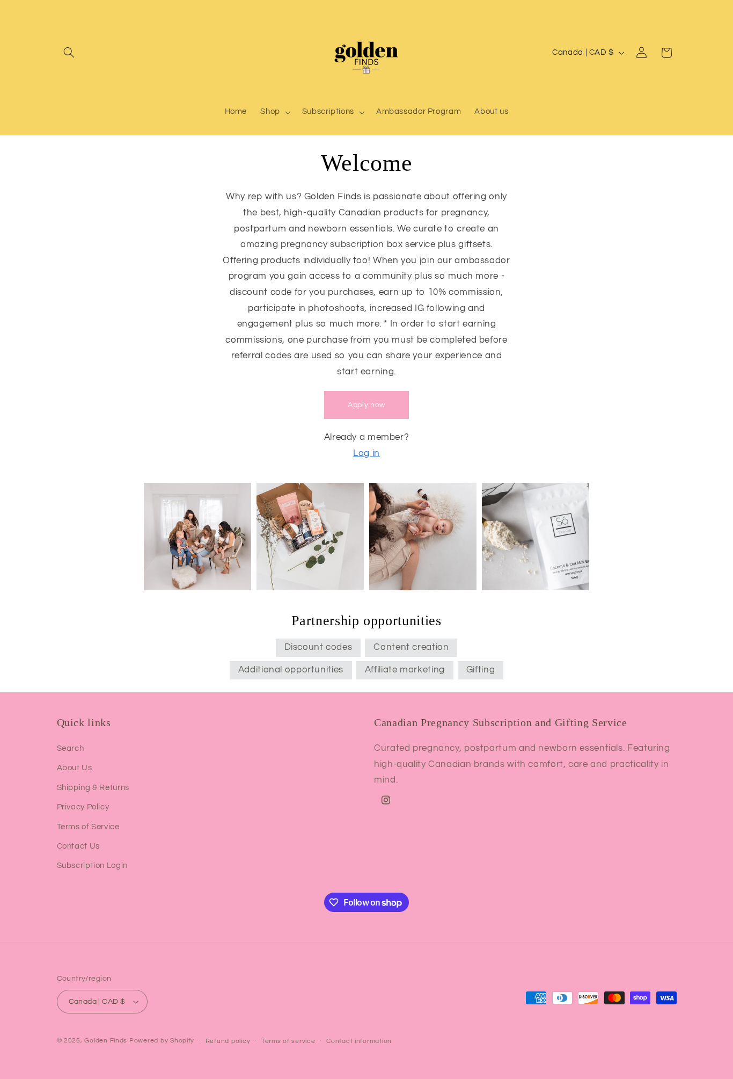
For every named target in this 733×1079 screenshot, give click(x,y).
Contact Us (78, 846)
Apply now (366, 405)
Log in (366, 453)
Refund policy (228, 1041)
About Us (74, 768)
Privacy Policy (83, 807)
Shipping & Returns (93, 788)
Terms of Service (88, 827)
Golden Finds (105, 1041)
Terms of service (288, 1041)
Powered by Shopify (161, 1041)
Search (70, 748)
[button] (69, 52)
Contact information (359, 1041)
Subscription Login (92, 865)
